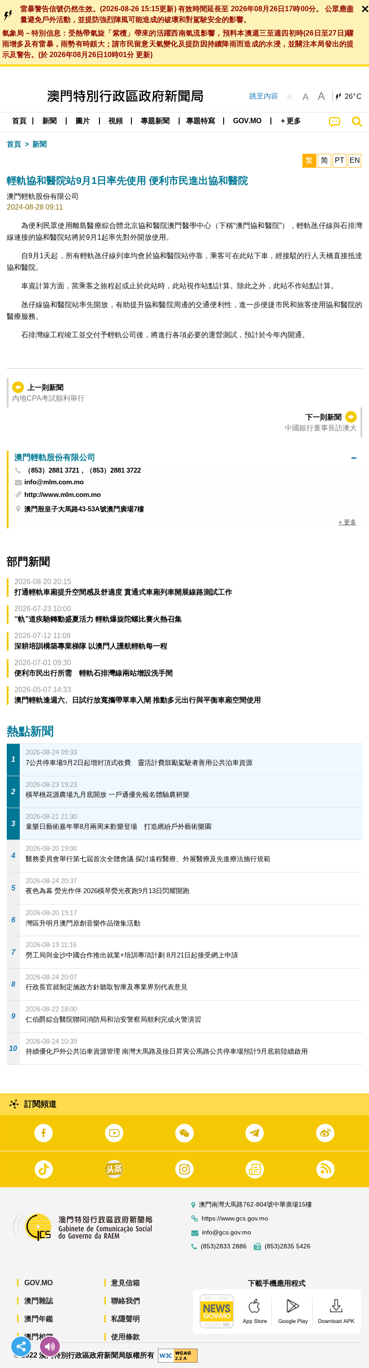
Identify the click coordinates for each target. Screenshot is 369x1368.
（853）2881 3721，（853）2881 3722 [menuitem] (82, 470)
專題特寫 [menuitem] (200, 121)
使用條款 (125, 1337)
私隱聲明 (125, 1319)
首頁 (14, 144)
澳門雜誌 (38, 1301)
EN (355, 160)
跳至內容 (263, 96)
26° (353, 96)
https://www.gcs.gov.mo (235, 1218)
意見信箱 (125, 1283)
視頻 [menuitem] (115, 121)
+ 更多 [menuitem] (347, 522)
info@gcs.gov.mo (226, 1232)
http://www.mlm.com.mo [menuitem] (62, 494)
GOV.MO (38, 1283)
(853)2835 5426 (287, 1246)
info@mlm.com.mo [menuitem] (54, 482)
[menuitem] (50, 121)
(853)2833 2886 (224, 1246)
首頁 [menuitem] (19, 121)
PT (339, 160)
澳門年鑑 (38, 1319)
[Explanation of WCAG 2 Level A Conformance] (178, 1355)
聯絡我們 (125, 1301)
